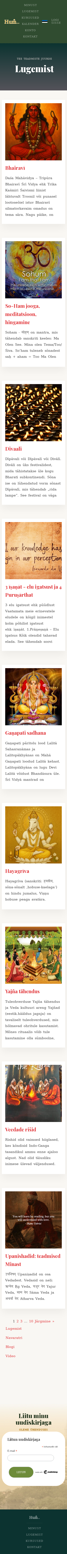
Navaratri (14, 1338)
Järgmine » (44, 1321)
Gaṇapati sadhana (25, 732)
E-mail (12, 1451)
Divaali (13, 448)
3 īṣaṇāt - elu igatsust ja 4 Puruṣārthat (33, 590)
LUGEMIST (30, 11)
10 (31, 1321)
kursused (34, 1541)
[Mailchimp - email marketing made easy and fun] (47, 1473)
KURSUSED (30, 17)
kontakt (34, 1547)
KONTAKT (30, 36)
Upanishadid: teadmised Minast (32, 1259)
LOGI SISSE (56, 22)
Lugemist (14, 1328)
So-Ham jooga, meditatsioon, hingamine (22, 313)
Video (10, 1356)
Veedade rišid (20, 1129)
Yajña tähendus (22, 991)
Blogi (10, 1347)
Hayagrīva (17, 870)
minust (34, 1528)
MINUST (30, 5)
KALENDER (30, 24)
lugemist (34, 1534)
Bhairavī (15, 167)
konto (30, 30)
